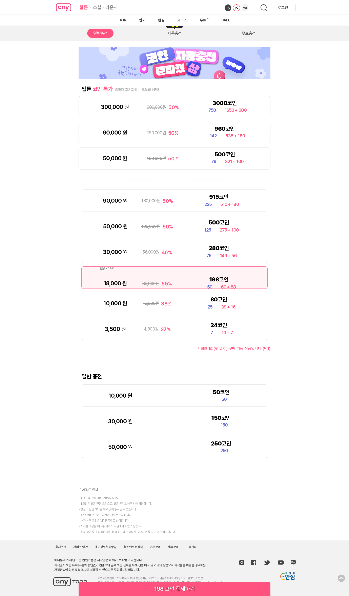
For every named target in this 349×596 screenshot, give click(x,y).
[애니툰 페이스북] (253, 562)
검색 (263, 7)
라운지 (111, 7)
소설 (97, 7)
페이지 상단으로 (341, 578)
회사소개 (60, 547)
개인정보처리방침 (106, 547)
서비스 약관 (80, 547)
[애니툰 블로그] (293, 562)
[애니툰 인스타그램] (241, 562)
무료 (203, 20)
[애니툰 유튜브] (281, 562)
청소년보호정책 (133, 547)
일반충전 (100, 33)
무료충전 (249, 33)
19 (236, 7)
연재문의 (155, 547)
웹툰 (84, 7)
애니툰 (63, 7)
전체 (245, 7)
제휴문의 (173, 547)
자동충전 (174, 33)
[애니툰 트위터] (267, 562)
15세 (228, 7)
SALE (225, 20)
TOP (122, 20)
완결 (161, 20)
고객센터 (191, 547)
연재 (142, 20)
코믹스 (182, 20)
